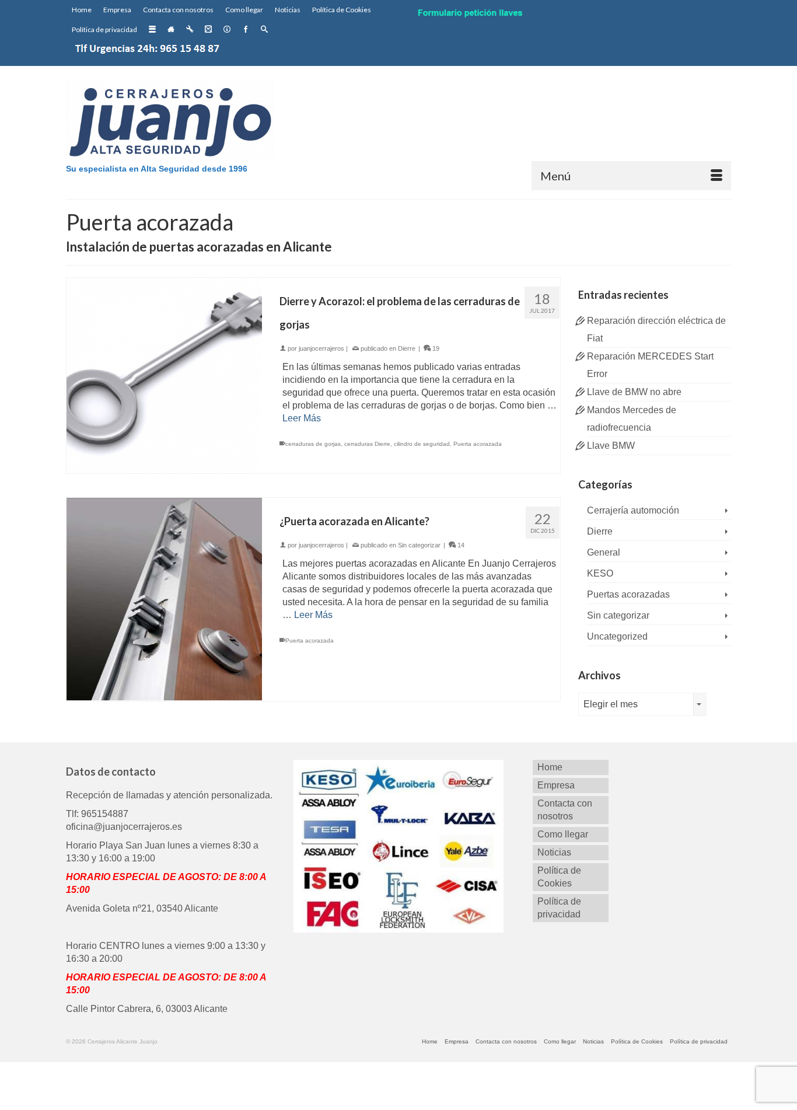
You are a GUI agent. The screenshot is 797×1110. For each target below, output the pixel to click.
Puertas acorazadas (628, 594)
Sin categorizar (419, 545)
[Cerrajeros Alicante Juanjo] (171, 123)
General (603, 552)
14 (460, 545)
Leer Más (301, 418)
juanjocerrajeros (321, 348)
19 (435, 348)
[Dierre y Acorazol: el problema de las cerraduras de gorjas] (164, 375)
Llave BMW (611, 446)
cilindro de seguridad (422, 444)
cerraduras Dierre (367, 444)
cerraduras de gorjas (313, 444)
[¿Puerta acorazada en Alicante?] (164, 598)
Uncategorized (617, 636)
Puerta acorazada (477, 444)
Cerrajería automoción (633, 510)
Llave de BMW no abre (634, 392)
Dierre (406, 348)
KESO (600, 573)
